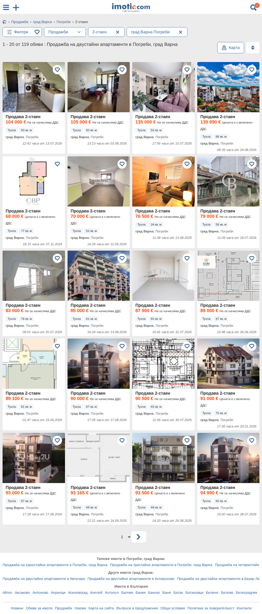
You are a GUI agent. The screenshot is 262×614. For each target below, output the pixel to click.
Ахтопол (112, 592)
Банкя (141, 592)
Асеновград (78, 592)
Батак (178, 592)
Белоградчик (246, 592)
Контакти (244, 608)
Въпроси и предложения (137, 608)
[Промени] (79, 32)
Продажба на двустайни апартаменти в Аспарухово (131, 579)
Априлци (58, 592)
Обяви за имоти (39, 608)
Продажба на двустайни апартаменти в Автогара (44, 579)
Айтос (7, 592)
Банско (154, 592)
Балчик (127, 592)
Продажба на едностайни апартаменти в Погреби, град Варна (55, 565)
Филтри (21, 32)
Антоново (40, 592)
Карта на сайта (101, 608)
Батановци (194, 592)
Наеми (80, 608)
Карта (234, 47)
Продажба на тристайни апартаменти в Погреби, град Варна (161, 565)
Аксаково (22, 592)
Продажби (63, 608)
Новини (17, 608)
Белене (212, 592)
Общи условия (172, 608)
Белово (227, 592)
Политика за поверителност (211, 608)
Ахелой (96, 592)
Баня (166, 592)
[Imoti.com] (5, 22)
